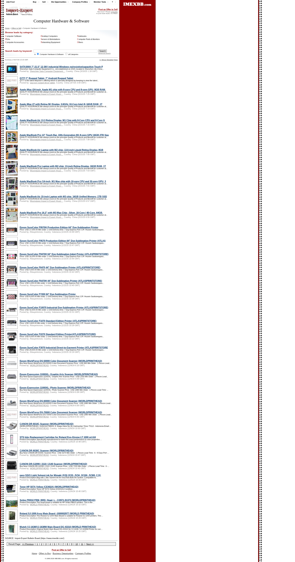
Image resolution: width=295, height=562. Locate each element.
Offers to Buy (45, 553)
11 (82, 544)
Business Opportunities (63, 553)
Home (7, 28)
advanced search (104, 53)
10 (76, 544)
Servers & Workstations (50, 39)
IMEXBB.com (59, 558)
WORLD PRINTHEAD (39, 442)
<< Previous (28, 544)
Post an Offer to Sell (108, 9)
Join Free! (10, 2)
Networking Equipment (50, 42)
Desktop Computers (49, 36)
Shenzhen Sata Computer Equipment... (47, 71)
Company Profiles (83, 553)
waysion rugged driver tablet (42, 83)
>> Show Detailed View (108, 60)
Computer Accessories (14, 42)
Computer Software (13, 36)
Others (80, 42)
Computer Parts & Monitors (88, 39)
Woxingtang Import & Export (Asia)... (46, 94)
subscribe (114, 12)
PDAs (7, 39)
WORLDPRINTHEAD (39, 365)
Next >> (90, 544)
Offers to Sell (16, 28)
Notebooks (82, 36)
